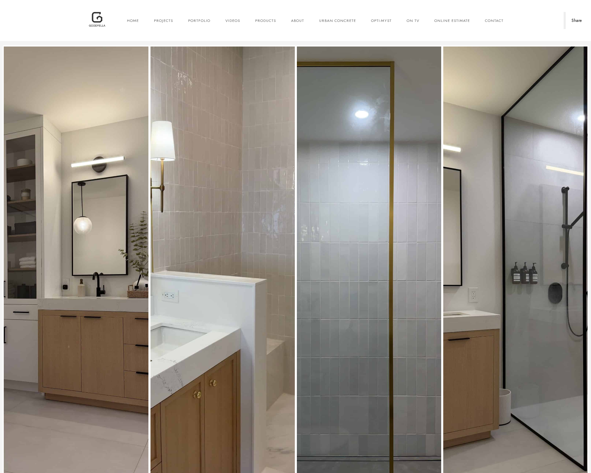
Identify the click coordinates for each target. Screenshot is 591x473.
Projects (163, 20)
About (297, 20)
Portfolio (199, 20)
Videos (232, 20)
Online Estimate (452, 20)
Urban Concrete (337, 20)
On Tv (413, 20)
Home (133, 20)
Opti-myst (381, 20)
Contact (494, 20)
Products (265, 20)
